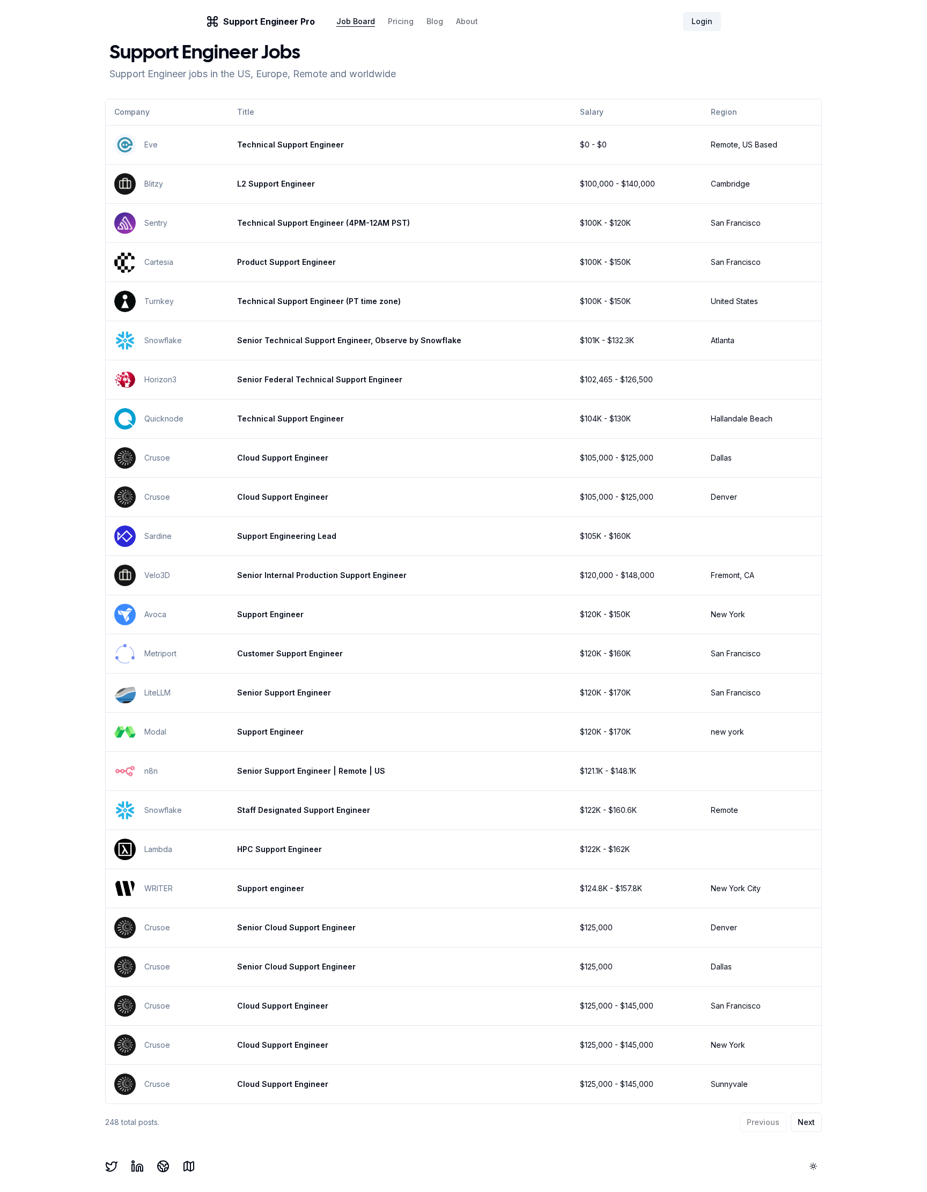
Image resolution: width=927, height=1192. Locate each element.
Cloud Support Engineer (282, 457)
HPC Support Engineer (279, 849)
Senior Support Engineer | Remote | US (311, 770)
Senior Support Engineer (284, 692)
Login (701, 21)
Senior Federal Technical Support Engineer (319, 379)
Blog (434, 21)
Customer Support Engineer (290, 653)
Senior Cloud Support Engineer (296, 927)
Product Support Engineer (286, 261)
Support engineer (270, 888)
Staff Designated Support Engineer (303, 810)
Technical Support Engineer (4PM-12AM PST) (323, 222)
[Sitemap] (188, 1166)
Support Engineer (270, 614)
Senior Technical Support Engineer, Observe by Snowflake (349, 340)
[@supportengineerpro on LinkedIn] (137, 1166)
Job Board (355, 21)
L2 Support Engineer (276, 183)
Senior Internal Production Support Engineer (322, 575)
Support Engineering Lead (286, 536)
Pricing (401, 21)
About (467, 21)
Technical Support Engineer (290, 144)
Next (806, 1122)
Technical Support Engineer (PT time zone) (319, 301)
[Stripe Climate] (163, 1166)
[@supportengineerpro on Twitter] (111, 1166)
